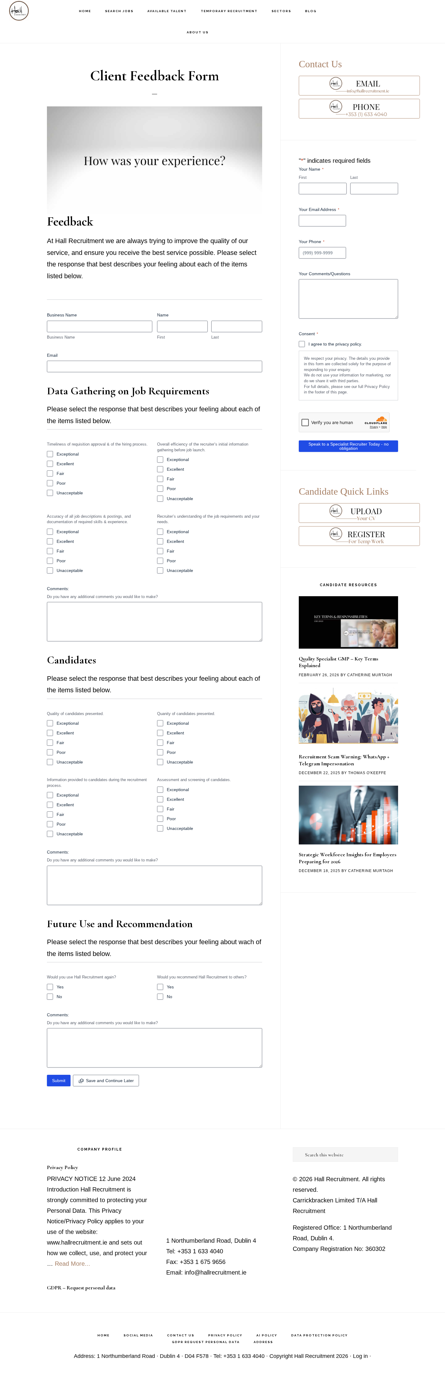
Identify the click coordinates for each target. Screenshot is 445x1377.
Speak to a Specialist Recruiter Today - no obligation (348, 446)
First (161, 337)
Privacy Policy (62, 1167)
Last (215, 337)
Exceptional (68, 454)
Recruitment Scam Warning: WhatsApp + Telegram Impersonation (344, 760)
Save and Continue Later (110, 1080)
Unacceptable (70, 492)
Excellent (65, 463)
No (59, 996)
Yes (60, 986)
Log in (360, 1356)
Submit (58, 1080)
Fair (60, 473)
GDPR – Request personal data (81, 1287)
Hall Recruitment (39, 11)
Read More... (72, 1263)
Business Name (61, 337)
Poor (61, 483)
